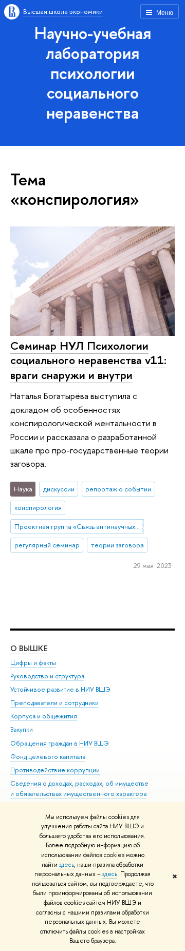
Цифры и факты (33, 662)
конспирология (38, 507)
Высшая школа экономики (63, 11)
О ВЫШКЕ (28, 648)
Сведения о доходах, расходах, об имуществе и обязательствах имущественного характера (79, 788)
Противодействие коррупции (55, 770)
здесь (66, 865)
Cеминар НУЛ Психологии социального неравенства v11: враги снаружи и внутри (88, 360)
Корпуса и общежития (43, 716)
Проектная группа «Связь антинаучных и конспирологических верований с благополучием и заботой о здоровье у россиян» (79, 526)
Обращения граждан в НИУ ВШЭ (59, 743)
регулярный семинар (47, 544)
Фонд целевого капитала (47, 756)
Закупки (21, 729)
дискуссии (59, 488)
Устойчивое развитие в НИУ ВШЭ (60, 689)
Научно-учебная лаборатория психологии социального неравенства (92, 73)
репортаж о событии (118, 488)
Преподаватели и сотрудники (54, 702)
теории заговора (117, 544)
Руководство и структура (47, 676)
